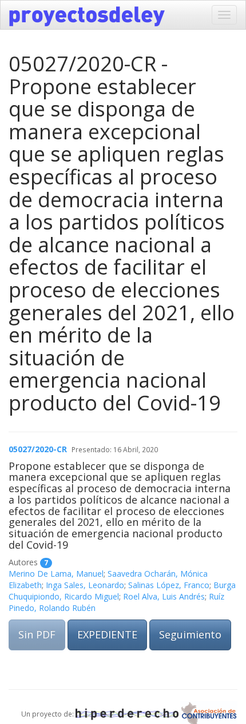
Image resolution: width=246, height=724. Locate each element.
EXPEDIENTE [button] (107, 634)
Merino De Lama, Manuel (56, 573)
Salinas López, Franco (168, 585)
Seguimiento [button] (190, 634)
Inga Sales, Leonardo (85, 585)
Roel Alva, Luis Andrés (164, 596)
